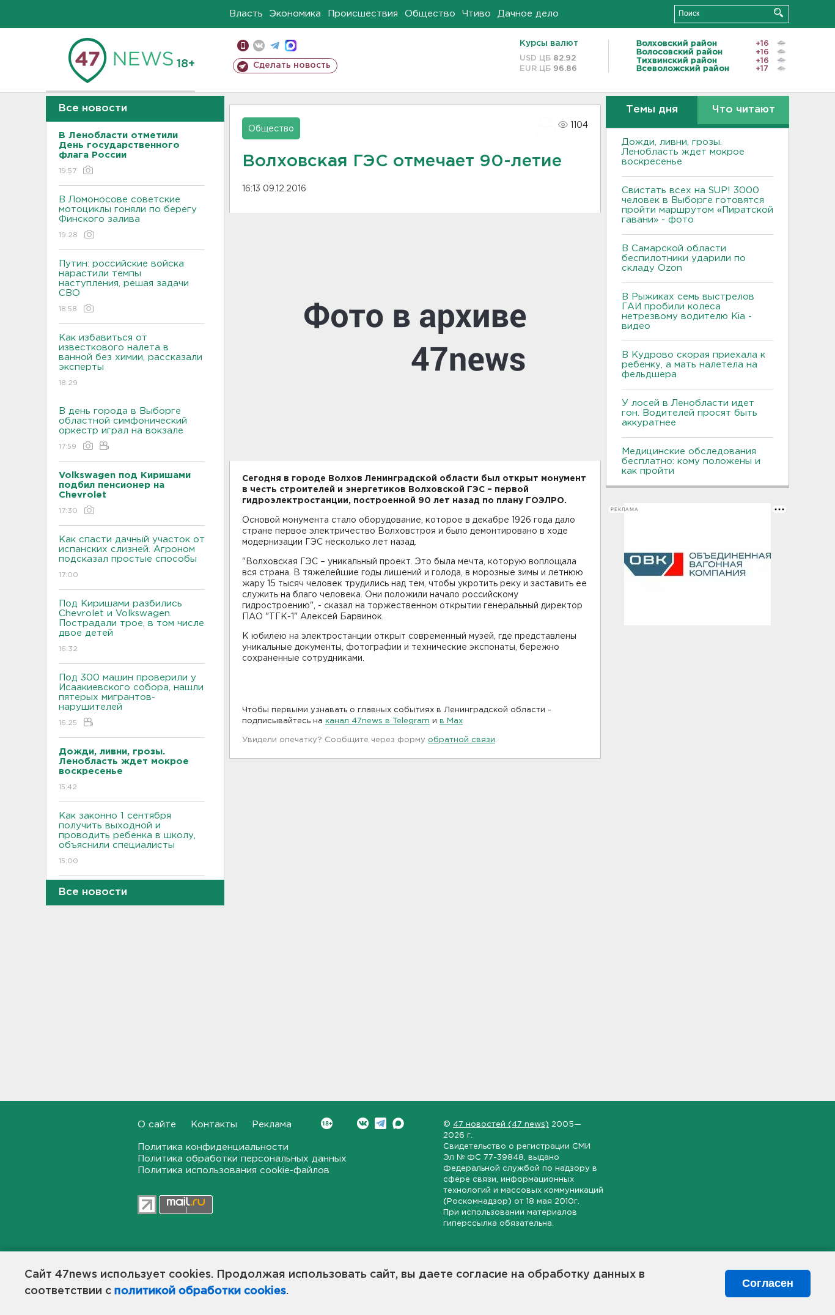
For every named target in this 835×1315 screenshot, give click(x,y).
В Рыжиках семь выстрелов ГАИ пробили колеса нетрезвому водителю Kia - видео (688, 311)
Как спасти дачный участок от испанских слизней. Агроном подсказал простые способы (132, 557)
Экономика (295, 14)
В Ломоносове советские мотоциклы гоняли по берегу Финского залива (128, 217)
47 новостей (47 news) (501, 1124)
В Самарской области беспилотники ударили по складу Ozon (684, 258)
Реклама (272, 1125)
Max (398, 1123)
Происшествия (363, 14)
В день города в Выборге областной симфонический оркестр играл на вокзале (123, 428)
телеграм (275, 45)
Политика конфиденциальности (213, 1147)
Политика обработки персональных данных (242, 1159)
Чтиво (476, 14)
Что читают (743, 109)
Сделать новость (292, 65)
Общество (430, 14)
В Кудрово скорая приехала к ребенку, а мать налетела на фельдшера (693, 364)
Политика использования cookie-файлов (233, 1170)
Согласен (767, 1283)
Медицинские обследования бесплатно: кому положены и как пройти (691, 461)
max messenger (290, 45)
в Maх (451, 721)
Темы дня (652, 109)
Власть (246, 14)
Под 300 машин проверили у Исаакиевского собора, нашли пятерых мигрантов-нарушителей (131, 700)
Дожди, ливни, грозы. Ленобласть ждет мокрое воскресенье (683, 152)
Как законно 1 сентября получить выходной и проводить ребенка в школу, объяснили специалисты (127, 838)
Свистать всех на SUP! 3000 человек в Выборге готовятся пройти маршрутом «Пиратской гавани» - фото (697, 205)
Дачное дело (528, 14)
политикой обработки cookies (200, 1291)
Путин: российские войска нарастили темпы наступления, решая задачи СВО (124, 286)
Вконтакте (363, 1123)
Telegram (380, 1123)
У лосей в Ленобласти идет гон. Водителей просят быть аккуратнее (689, 413)
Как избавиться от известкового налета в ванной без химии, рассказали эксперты (130, 360)
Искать (778, 12)
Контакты (214, 1125)
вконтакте (259, 45)
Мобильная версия (243, 45)
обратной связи (461, 740)
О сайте (157, 1125)
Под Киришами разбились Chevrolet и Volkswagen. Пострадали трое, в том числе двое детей (131, 626)
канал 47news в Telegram (377, 721)
